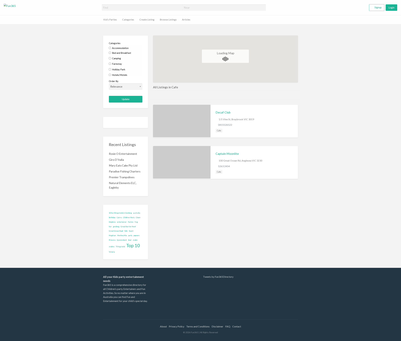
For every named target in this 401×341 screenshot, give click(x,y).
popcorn (136, 235)
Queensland (122, 240)
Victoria (112, 252)
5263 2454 (224, 166)
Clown (138, 217)
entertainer (122, 222)
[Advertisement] (272, 294)
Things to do (120, 246)
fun (110, 226)
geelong (116, 226)
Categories (128, 19)
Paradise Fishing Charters (124, 171)
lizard (131, 231)
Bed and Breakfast (121, 52)
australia (136, 213)
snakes (112, 246)
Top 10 (133, 245)
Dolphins (112, 222)
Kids (126, 231)
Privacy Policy (176, 326)
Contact (236, 326)
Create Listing (146, 19)
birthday (112, 217)
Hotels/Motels (119, 74)
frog (136, 222)
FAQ (227, 326)
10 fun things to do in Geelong (120, 213)
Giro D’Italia (116, 159)
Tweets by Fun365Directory (218, 276)
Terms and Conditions (198, 326)
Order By (113, 81)
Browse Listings (168, 19)
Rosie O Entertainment (123, 153)
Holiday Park (118, 69)
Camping (116, 58)
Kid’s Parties (110, 19)
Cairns (119, 217)
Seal (129, 240)
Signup (378, 7)
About (163, 326)
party (130, 235)
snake (135, 240)
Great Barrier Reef (128, 226)
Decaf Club (223, 112)
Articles (186, 19)
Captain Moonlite (227, 153)
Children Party (129, 217)
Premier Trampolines (121, 177)
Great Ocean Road (116, 231)
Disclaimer (217, 326)
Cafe (219, 130)
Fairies (130, 222)
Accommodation (120, 48)
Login (391, 7)
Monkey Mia (122, 235)
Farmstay (117, 63)
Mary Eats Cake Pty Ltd (123, 165)
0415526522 (225, 124)
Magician (112, 235)
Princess (112, 240)
